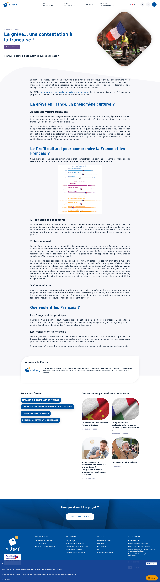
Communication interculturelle (77, 546)
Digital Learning (40, 543)
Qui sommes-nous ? (104, 541)
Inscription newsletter (105, 552)
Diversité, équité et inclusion (76, 552)
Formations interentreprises (45, 546)
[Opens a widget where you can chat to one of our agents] (152, 578)
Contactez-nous (80, 517)
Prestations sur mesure (43, 541)
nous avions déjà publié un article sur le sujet (64, 92)
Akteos (89, 4)
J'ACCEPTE (151, 564)
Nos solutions (48, 4)
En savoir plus (6, 579)
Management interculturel (75, 543)
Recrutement (101, 546)
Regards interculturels (107, 4)
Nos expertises (69, 4)
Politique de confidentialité (138, 543)
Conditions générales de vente (139, 546)
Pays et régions (71, 541)
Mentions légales (134, 541)
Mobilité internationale (74, 549)
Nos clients (101, 543)
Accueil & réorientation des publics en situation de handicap (141, 550)
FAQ (98, 549)
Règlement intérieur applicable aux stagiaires (140, 554)
